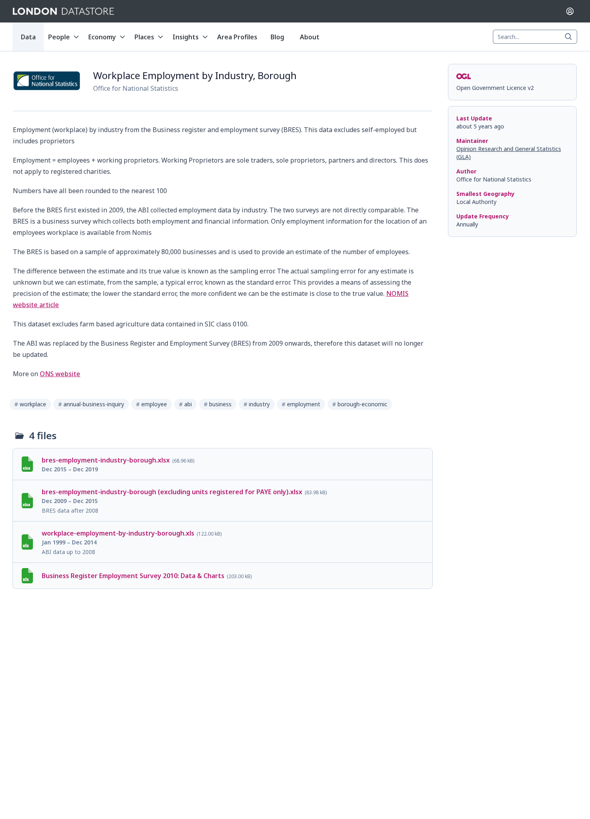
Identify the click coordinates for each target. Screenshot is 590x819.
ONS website (60, 373)
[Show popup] (570, 37)
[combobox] (535, 37)
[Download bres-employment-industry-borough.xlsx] (222, 464)
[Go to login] (570, 11)
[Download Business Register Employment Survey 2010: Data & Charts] (222, 576)
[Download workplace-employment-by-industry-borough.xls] (222, 542)
